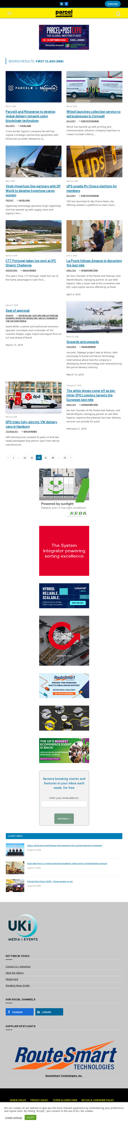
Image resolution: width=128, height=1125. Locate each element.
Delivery (10, 126)
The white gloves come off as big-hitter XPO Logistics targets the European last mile (91, 395)
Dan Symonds (29, 270)
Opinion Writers (89, 270)
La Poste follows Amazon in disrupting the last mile (94, 263)
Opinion (9, 315)
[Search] (118, 13)
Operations (12, 270)
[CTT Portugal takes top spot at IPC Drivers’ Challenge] (34, 235)
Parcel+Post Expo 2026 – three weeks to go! (50, 881)
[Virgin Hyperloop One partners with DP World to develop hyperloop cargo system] (34, 161)
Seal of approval (18, 310)
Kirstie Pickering (90, 121)
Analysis (71, 270)
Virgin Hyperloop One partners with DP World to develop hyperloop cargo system (33, 190)
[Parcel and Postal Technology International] (64, 13)
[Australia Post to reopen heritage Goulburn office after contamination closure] (15, 867)
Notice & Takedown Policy (98, 1100)
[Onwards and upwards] (94, 317)
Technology (12, 431)
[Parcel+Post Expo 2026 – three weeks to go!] (15, 885)
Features (71, 347)
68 (53, 457)
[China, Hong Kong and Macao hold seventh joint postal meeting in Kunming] (15, 849)
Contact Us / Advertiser (18, 966)
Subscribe (113, 4)
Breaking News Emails (18, 985)
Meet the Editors (15, 972)
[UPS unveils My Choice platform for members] (94, 161)
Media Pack (12, 979)
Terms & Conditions (65, 1100)
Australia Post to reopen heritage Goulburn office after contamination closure (67, 863)
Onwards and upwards (82, 342)
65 (32, 457)
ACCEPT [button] (30, 1117)
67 (46, 457)
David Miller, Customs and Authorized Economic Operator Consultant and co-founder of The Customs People (32, 318)
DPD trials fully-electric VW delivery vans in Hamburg (31, 424)
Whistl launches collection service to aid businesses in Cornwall (93, 114)
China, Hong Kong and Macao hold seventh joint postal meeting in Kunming (64, 845)
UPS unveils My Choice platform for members (91, 188)
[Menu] (9, 13)
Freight (10, 200)
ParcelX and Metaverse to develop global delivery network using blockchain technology (30, 116)
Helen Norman (89, 347)
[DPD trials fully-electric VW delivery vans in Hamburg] (34, 397)
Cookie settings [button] (13, 1117)
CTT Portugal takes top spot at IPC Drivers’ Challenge (31, 263)
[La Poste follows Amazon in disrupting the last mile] (94, 235)
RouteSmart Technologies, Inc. (64, 1075)
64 (25, 457)
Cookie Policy (18, 1100)
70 (65, 457)
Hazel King (25, 126)
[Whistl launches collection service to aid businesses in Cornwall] (94, 86)
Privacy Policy (39, 1100)
